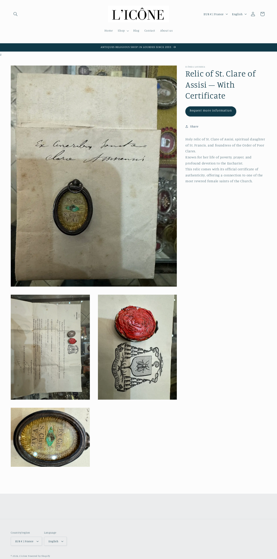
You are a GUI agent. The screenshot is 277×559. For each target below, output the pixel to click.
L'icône (23, 556)
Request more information (211, 110)
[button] (15, 14)
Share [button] (194, 126)
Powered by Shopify (39, 556)
